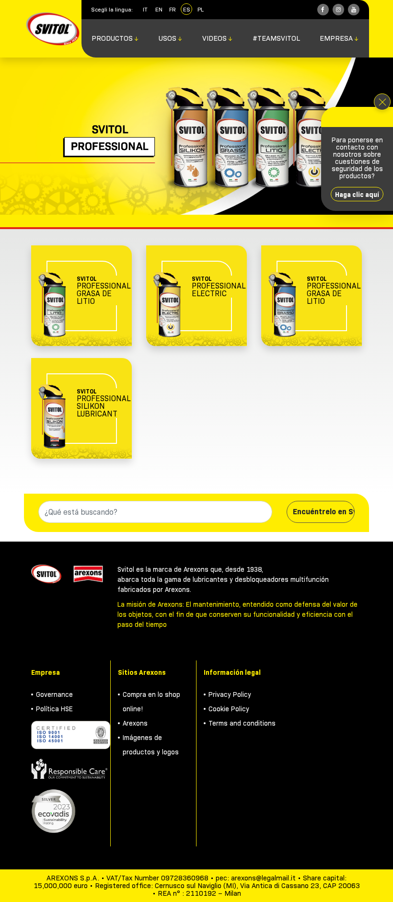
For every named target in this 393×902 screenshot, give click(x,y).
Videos (217, 38)
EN (158, 9)
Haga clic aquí (357, 194)
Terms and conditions (242, 723)
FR (172, 9)
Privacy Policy (229, 694)
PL (200, 9)
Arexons (135, 723)
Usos (171, 38)
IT (145, 9)
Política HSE (54, 709)
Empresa (339, 38)
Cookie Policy (228, 709)
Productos (115, 38)
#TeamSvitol (276, 38)
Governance (54, 694)
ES (186, 9)
